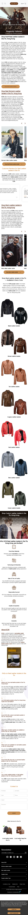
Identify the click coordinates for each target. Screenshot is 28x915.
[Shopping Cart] (25, 4)
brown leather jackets (13, 71)
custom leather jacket (7, 522)
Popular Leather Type (5, 878)
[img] (14, 313)
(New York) (6, 197)
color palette (9, 69)
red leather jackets (6, 72)
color (20, 722)
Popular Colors (4, 874)
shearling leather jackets (11, 735)
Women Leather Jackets (6, 866)
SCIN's (13, 210)
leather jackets (14, 81)
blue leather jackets (16, 72)
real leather (4, 175)
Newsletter (6, 850)
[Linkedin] (10, 857)
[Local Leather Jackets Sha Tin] (7, 830)
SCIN (7, 44)
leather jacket (12, 569)
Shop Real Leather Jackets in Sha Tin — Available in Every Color (14, 279)
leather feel (23, 54)
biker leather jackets (12, 734)
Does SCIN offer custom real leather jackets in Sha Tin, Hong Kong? (13, 715)
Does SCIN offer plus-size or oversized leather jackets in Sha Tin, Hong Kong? (13, 760)
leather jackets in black (14, 749)
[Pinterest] (20, 857)
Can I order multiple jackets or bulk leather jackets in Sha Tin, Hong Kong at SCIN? (12, 775)
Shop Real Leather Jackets (10, 86)
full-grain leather (5, 65)
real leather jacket (19, 633)
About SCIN (5, 630)
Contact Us (14, 786)
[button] (26, 853)
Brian (5, 196)
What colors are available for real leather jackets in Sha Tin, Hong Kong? (13, 745)
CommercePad (15, 892)
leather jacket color (21, 524)
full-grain (23, 706)
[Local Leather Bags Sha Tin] (20, 830)
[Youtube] (17, 857)
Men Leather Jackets (5, 870)
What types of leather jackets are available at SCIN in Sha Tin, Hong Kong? (12, 730)
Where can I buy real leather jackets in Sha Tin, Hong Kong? (13, 683)
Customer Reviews (8, 168)
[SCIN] (14, 3)
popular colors (15, 284)
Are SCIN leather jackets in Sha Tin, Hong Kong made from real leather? (13, 701)
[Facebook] (7, 857)
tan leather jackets (10, 752)
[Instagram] (14, 857)
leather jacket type (8, 524)
